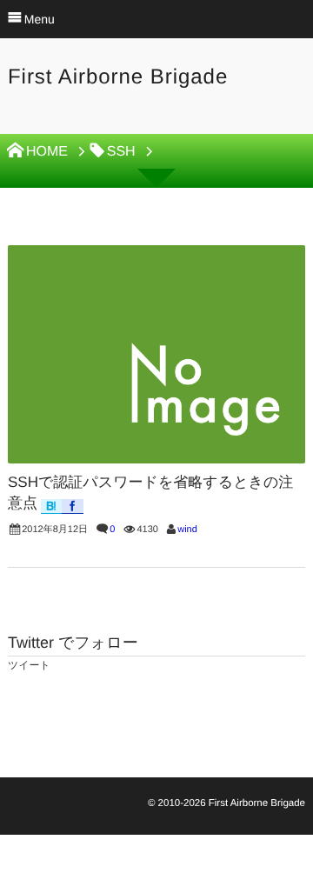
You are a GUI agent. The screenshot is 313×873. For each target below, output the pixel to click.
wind (187, 529)
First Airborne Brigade (118, 77)
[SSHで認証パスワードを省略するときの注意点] (156, 354)
